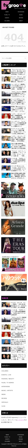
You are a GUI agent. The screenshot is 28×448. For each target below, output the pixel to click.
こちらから (20, 420)
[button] (25, 58)
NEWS (7, 434)
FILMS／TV (7, 437)
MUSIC (20, 437)
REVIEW (21, 439)
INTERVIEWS (20, 434)
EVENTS (7, 439)
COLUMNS (7, 441)
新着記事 (5, 298)
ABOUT (20, 441)
